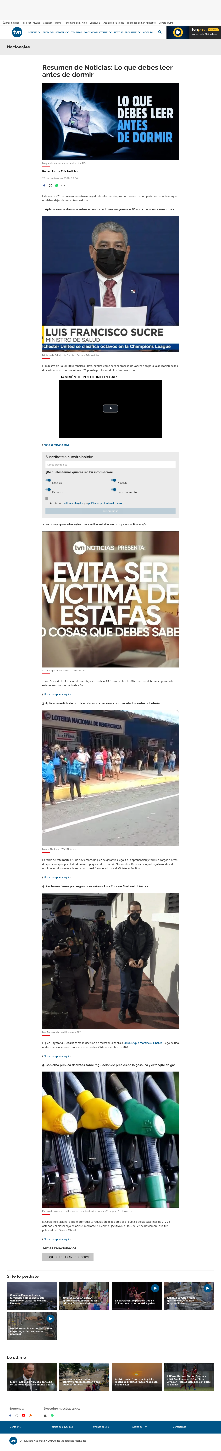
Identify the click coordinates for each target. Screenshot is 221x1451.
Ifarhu (58, 22)
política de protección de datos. (105, 503)
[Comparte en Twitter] (50, 185)
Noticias (32, 32)
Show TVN (48, 32)
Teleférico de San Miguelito (141, 22)
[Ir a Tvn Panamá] (17, 32)
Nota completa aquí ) (57, 694)
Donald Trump (166, 22)
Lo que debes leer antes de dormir (67, 1257)
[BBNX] (13, 1441)
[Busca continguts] (159, 32)
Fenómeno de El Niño (76, 22)
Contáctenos (179, 1426)
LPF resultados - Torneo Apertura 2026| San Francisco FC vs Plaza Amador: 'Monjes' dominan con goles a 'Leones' (188, 1380)
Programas (131, 32)
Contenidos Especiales (96, 32)
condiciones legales (72, 503)
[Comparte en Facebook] (44, 185)
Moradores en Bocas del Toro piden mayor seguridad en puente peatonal (31, 1331)
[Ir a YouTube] (24, 1415)
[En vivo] (194, 28)
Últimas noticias (10, 22)
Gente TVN (148, 32)
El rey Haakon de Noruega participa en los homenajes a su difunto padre (31, 1383)
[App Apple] (46, 1415)
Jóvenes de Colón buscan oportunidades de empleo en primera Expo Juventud (80, 1301)
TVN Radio (76, 32)
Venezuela (95, 22)
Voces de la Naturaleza (204, 34)
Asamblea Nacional (114, 22)
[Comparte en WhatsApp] (57, 185)
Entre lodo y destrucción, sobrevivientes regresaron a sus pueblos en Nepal (81, 1382)
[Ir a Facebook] (10, 1415)
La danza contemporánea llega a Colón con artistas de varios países (135, 1302)
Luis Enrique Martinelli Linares (143, 1043)
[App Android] (52, 1415)
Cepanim (47, 22)
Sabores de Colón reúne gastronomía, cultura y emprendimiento (181, 1301)
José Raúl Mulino (31, 22)
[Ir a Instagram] (17, 1415)
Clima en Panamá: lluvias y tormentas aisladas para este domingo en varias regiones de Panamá (28, 1299)
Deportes (60, 32)
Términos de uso (100, 1426)
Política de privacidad (62, 1426)
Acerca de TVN (139, 1426)
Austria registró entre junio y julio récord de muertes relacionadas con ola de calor (136, 1382)
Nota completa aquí (57, 444)
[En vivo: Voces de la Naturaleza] (177, 32)
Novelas (118, 32)
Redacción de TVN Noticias (60, 171)
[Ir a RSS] (31, 1415)
